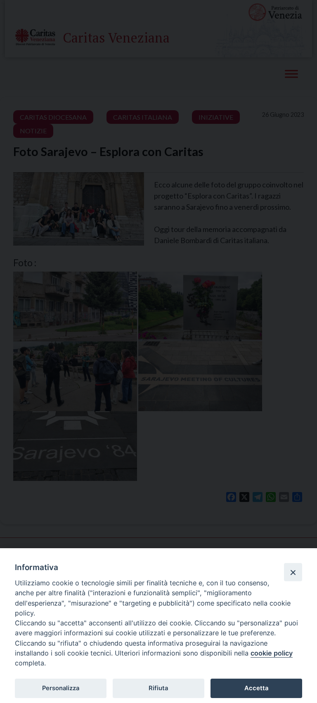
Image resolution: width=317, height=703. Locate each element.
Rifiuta (158, 688)
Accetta (256, 688)
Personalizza (60, 688)
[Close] (293, 572)
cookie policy (272, 653)
